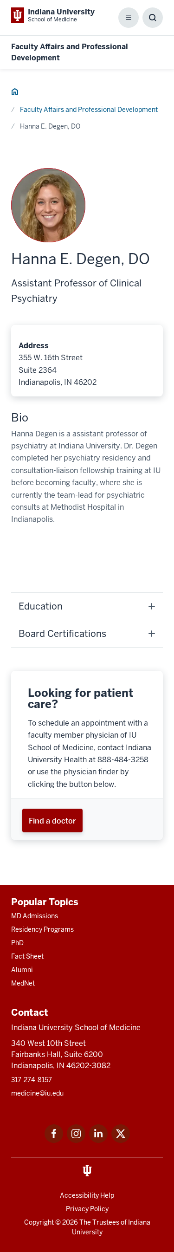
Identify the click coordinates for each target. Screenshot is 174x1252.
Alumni (22, 970)
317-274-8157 (31, 1080)
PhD (17, 943)
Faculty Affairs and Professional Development (89, 109)
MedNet (23, 983)
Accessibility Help (87, 1195)
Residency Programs (42, 929)
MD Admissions (34, 916)
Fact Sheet (27, 956)
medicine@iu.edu (37, 1093)
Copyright (39, 1222)
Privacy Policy (87, 1209)
